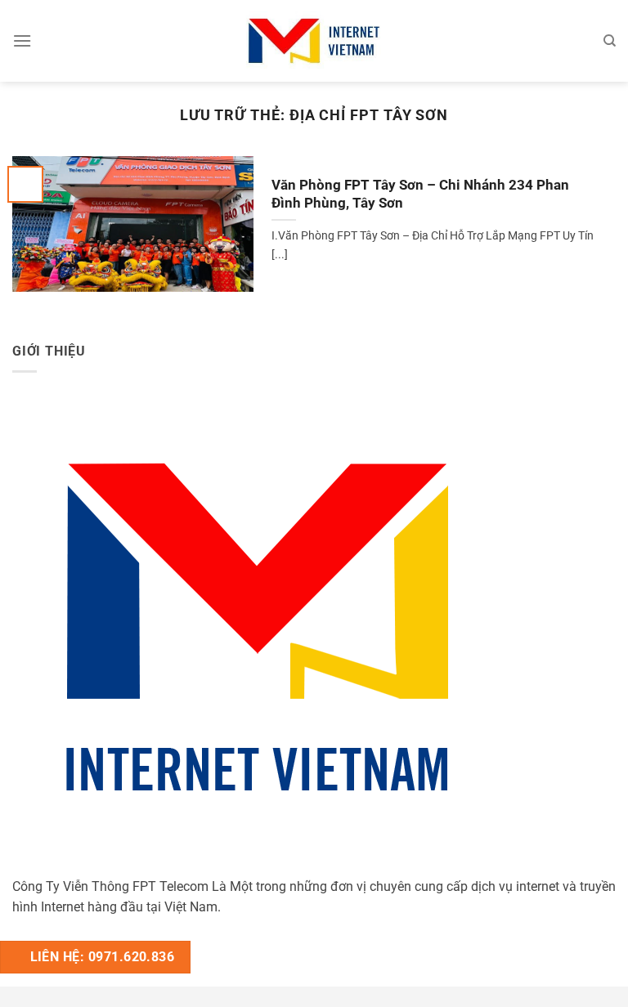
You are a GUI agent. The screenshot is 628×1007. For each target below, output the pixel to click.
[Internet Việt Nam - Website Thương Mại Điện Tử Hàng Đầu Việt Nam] (314, 40)
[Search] (609, 40)
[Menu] (22, 40)
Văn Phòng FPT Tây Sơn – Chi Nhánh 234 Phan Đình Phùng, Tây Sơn (420, 194)
